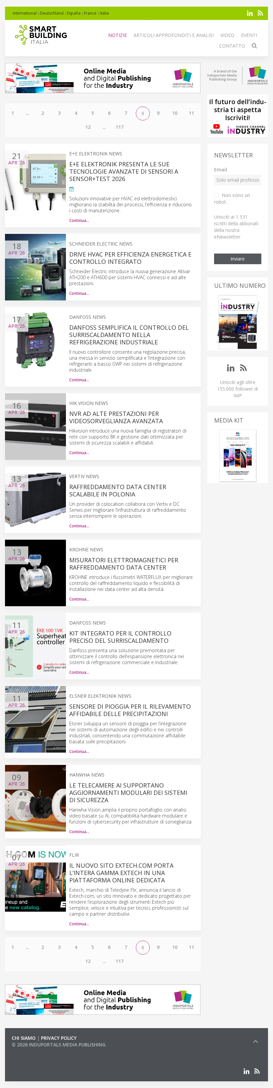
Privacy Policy (59, 1038)
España (74, 13)
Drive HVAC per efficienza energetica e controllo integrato (130, 258)
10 (174, 113)
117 (120, 127)
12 (88, 127)
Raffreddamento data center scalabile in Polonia (117, 490)
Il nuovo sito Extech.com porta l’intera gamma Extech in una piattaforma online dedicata (121, 872)
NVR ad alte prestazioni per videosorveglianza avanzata (116, 417)
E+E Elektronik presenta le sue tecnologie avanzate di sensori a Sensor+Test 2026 (123, 171)
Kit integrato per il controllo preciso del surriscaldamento (120, 636)
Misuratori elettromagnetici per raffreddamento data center (123, 563)
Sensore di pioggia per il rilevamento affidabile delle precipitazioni (130, 710)
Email (220, 169)
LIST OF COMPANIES (34, 1051)
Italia (104, 13)
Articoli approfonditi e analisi (174, 35)
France (90, 13)
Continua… (79, 220)
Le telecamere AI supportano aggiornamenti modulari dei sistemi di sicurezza (128, 792)
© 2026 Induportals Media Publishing (59, 1044)
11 (191, 113)
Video (227, 35)
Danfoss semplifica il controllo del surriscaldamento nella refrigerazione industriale (129, 334)
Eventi (249, 35)
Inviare (237, 259)
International (25, 13)
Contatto (232, 46)
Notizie (117, 35)
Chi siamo (24, 1038)
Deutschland (52, 13)
